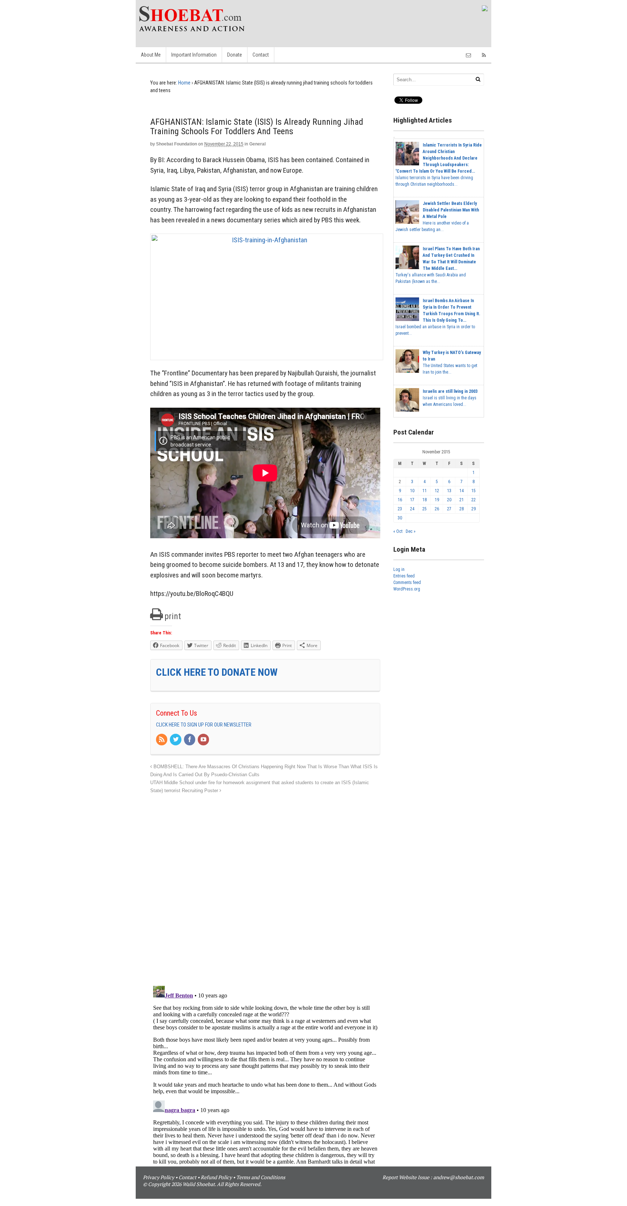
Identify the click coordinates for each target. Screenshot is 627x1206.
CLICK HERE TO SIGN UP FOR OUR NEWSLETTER (203, 725)
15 (473, 490)
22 (473, 499)
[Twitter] (176, 740)
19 (437, 499)
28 (461, 508)
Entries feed (404, 576)
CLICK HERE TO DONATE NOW (217, 672)
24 (412, 508)
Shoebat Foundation (176, 144)
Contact (261, 55)
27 (449, 508)
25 (424, 508)
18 (424, 499)
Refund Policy (216, 1177)
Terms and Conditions (260, 1177)
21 (461, 499)
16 (400, 499)
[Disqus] (265, 885)
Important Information (194, 55)
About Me (151, 55)
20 (449, 499)
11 (424, 490)
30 (400, 517)
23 (400, 508)
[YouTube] (204, 740)
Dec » (410, 531)
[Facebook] (190, 740)
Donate (234, 55)
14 (461, 490)
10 (412, 490)
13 (449, 490)
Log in (399, 569)
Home (184, 83)
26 (437, 508)
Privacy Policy (158, 1177)
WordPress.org (406, 589)
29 (473, 508)
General (257, 144)
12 (437, 490)
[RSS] (162, 740)
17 (412, 499)
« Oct (397, 531)
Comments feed (407, 582)
